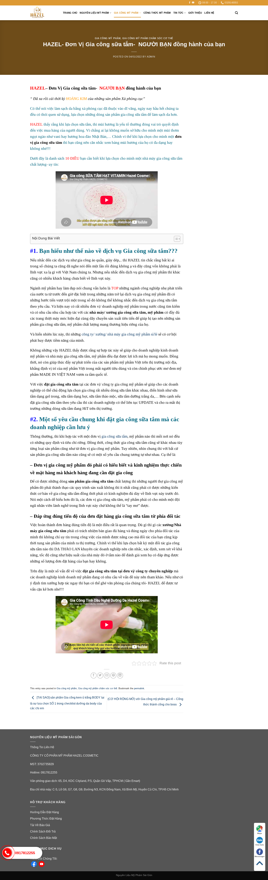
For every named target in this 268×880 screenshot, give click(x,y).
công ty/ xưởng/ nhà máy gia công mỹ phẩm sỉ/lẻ (119, 334)
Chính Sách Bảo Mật (43, 837)
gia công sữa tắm (114, 436)
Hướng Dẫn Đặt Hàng (44, 812)
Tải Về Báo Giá (40, 825)
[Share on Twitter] (100, 675)
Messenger (260, 856)
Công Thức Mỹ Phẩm (157, 12)
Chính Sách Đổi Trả (43, 831)
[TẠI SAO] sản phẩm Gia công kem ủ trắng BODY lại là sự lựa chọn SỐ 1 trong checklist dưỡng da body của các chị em (67, 703)
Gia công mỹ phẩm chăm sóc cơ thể (147, 38)
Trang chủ (70, 12)
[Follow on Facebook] (190, 2)
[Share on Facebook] (94, 675)
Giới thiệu (195, 12)
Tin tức (178, 12)
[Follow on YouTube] (193, 2)
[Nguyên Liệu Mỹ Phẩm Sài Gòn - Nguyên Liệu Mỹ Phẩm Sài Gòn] (43, 12)
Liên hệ (209, 12)
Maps (259, 833)
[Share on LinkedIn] (120, 675)
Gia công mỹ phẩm (126, 12)
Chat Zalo (259, 845)
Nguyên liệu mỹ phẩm (94, 12)
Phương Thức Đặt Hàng (46, 818)
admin (151, 56)
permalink (139, 688)
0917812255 (25, 853)
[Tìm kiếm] (236, 12)
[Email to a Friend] (107, 675)
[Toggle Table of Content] (175, 239)
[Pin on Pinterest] (113, 675)
